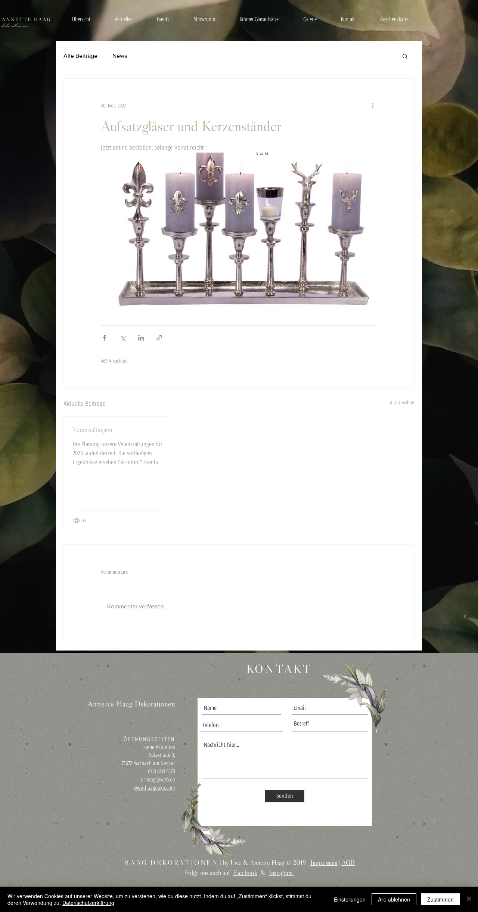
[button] (405, 56)
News (119, 56)
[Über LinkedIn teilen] (141, 337)
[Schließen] (469, 899)
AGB (348, 863)
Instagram (281, 873)
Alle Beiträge (80, 56)
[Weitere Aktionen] (372, 105)
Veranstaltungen (92, 430)
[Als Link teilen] (159, 337)
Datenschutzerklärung (88, 902)
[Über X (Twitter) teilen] (122, 337)
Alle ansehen (402, 402)
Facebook (245, 873)
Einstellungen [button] (350, 899)
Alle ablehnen (394, 899)
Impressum (324, 863)
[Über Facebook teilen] (104, 337)
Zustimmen (440, 899)
